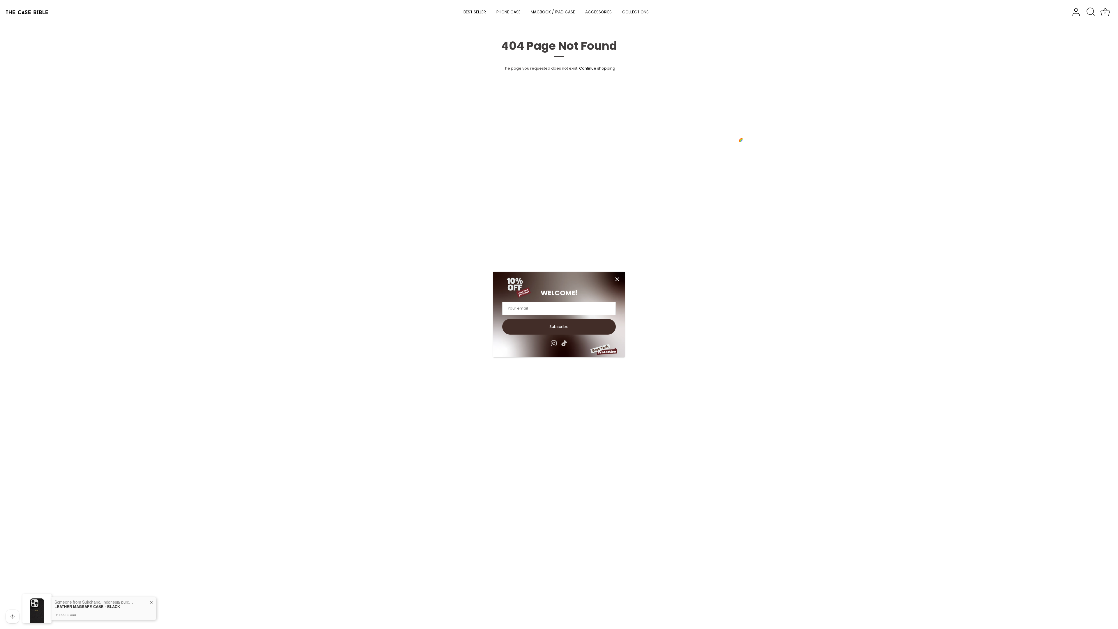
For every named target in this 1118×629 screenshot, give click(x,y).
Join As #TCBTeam (47, 143)
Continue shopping (597, 68)
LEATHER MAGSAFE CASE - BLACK (87, 606)
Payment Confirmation (361, 136)
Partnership (351, 143)
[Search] (1090, 12)
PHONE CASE (508, 12)
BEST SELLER (475, 12)
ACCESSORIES (598, 12)
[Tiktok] (564, 343)
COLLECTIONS (635, 12)
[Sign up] (745, 156)
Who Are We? (42, 128)
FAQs (345, 128)
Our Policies (40, 151)
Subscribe (559, 326)
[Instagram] (554, 343)
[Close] (617, 279)
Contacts (37, 136)
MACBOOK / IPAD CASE (553, 12)
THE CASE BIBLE (54, 194)
